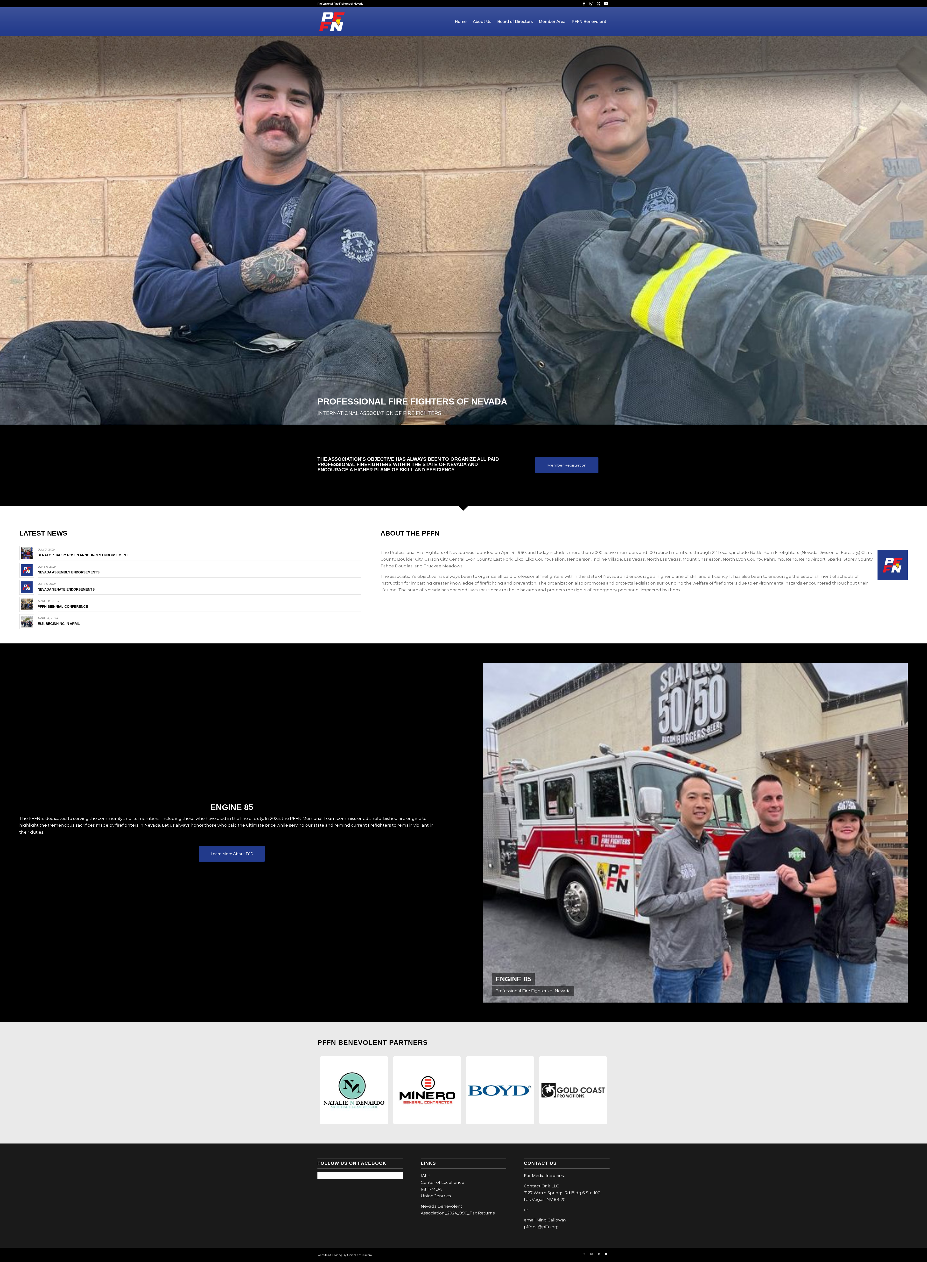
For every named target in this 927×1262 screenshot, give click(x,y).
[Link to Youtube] (606, 3)
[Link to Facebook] (584, 3)
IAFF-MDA (431, 1189)
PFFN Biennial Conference (63, 606)
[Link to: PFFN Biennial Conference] (27, 604)
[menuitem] (461, 21)
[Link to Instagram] (591, 3)
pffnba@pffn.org (541, 1226)
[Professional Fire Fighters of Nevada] (331, 21)
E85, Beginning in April (59, 624)
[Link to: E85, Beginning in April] (27, 622)
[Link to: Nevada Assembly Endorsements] (27, 570)
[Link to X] (598, 3)
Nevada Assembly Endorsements (68, 572)
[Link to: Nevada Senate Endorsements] (27, 587)
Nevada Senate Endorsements (66, 589)
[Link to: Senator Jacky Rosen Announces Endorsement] (27, 553)
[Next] (897, 832)
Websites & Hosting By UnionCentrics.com (344, 1255)
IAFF (425, 1175)
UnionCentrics (436, 1195)
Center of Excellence (442, 1182)
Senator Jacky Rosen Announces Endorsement (83, 555)
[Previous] (493, 832)
